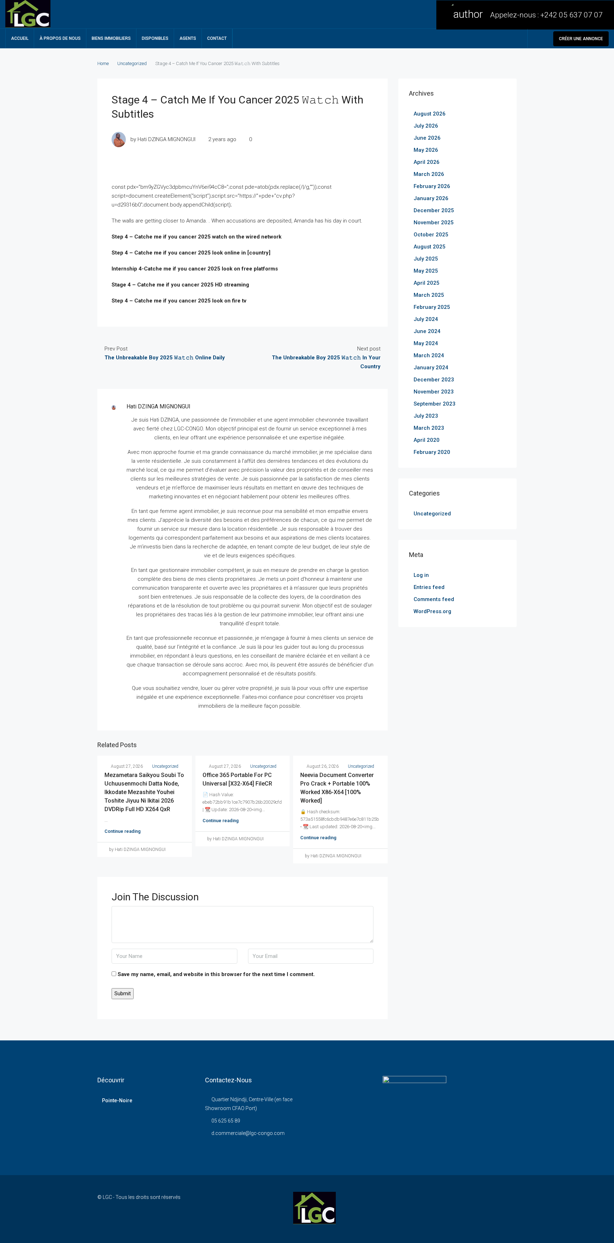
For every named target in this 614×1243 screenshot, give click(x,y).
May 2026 (426, 150)
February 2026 (432, 186)
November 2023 (434, 392)
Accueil (19, 38)
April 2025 (427, 283)
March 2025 (429, 295)
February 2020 (432, 452)
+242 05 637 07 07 (571, 15)
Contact (217, 38)
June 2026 (427, 138)
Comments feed (434, 599)
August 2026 (430, 114)
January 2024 (431, 367)
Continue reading (122, 831)
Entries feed (429, 587)
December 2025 (434, 210)
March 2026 (429, 174)
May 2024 (426, 343)
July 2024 (426, 319)
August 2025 (430, 246)
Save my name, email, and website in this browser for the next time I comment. (216, 974)
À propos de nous (60, 38)
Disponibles (155, 38)
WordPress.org (432, 611)
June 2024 (427, 331)
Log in (421, 575)
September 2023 (435, 404)
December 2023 (434, 379)
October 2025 (431, 234)
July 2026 (426, 126)
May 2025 (426, 271)
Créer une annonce (581, 38)
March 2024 (429, 355)
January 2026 (431, 198)
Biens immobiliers (111, 38)
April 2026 (427, 162)
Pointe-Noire (117, 1100)
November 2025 (434, 222)
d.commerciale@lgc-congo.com (248, 1133)
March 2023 (429, 428)
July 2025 (426, 259)
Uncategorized (132, 63)
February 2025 (432, 307)
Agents (187, 38)
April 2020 (427, 440)
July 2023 (426, 416)
